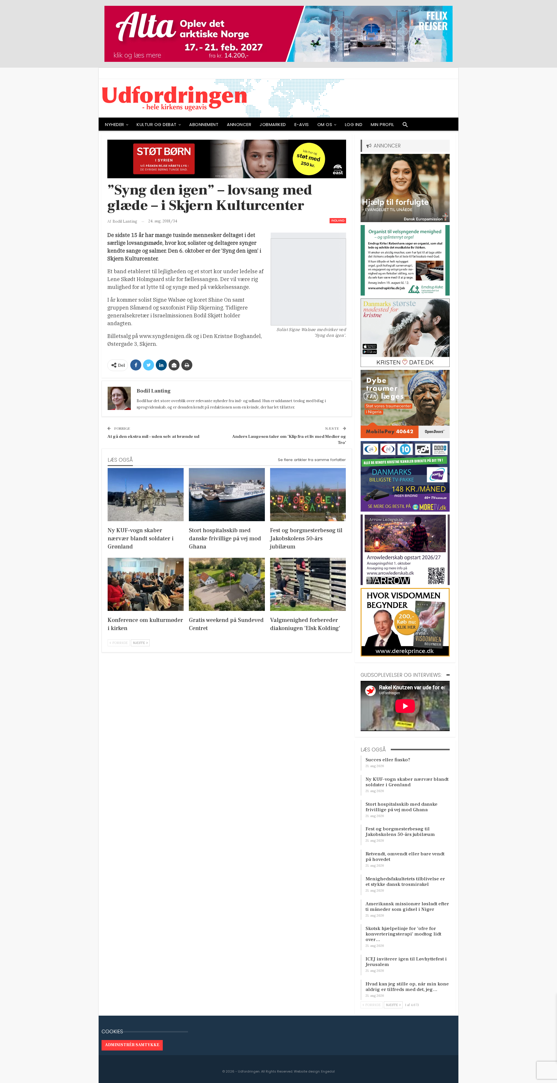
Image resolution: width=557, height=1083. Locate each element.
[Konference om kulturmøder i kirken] (146, 584)
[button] (405, 126)
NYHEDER (114, 124)
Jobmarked (273, 124)
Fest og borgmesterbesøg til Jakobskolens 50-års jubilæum (400, 832)
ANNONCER (239, 124)
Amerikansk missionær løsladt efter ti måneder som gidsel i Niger (407, 907)
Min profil (382, 124)
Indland (337, 220)
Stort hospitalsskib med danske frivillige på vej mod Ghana (401, 807)
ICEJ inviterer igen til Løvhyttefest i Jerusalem (406, 962)
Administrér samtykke (132, 1045)
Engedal (328, 1071)
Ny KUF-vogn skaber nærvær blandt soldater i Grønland (407, 782)
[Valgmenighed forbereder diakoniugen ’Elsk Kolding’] (308, 584)
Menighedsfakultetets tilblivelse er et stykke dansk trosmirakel (405, 882)
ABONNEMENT (203, 124)
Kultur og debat (157, 124)
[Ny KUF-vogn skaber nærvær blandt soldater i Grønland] (146, 494)
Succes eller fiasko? (388, 760)
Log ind (354, 124)
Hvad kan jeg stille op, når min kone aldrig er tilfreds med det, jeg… (407, 987)
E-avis (301, 124)
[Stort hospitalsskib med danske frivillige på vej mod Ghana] (227, 494)
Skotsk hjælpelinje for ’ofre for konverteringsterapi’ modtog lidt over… (403, 934)
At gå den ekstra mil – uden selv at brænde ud (153, 436)
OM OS (324, 124)
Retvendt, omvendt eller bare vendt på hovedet (405, 857)
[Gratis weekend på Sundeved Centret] (227, 584)
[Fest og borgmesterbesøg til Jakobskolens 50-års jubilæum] (308, 494)
